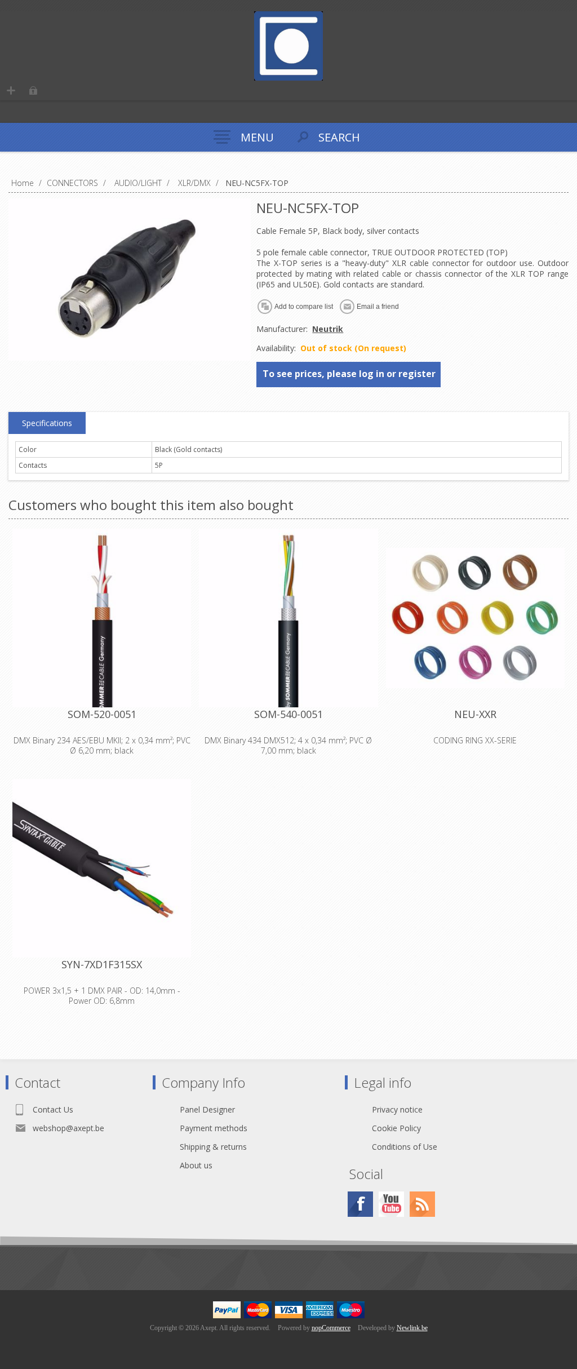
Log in (33, 90)
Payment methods (213, 1128)
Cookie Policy (396, 1128)
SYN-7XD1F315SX (101, 964)
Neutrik (327, 329)
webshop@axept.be (68, 1128)
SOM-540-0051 (288, 714)
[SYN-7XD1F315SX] (101, 868)
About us (196, 1165)
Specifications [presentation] (47, 423)
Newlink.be (412, 1328)
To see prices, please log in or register (349, 373)
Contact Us (53, 1109)
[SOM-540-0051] (288, 618)
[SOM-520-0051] (101, 618)
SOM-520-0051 (102, 714)
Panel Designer (207, 1109)
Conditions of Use (404, 1146)
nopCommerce (331, 1328)
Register (11, 90)
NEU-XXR (475, 714)
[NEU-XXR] (475, 618)
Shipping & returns (213, 1146)
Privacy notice (397, 1109)
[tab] (47, 423)
